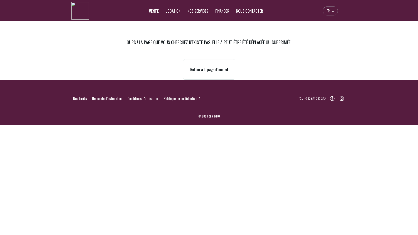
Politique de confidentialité (182, 98)
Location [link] (173, 11)
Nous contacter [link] (249, 11)
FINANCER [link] (222, 11)
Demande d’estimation (107, 98)
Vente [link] (154, 11)
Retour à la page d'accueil (209, 69)
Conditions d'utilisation (143, 98)
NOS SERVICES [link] (197, 11)
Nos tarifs (80, 98)
